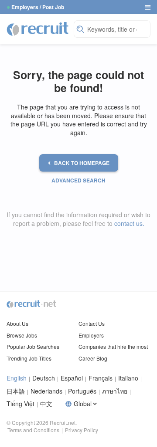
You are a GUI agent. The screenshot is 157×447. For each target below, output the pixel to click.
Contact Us (91, 323)
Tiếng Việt (20, 404)
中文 (46, 404)
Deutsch (43, 378)
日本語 (16, 391)
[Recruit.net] (38, 28)
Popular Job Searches (33, 346)
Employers (91, 335)
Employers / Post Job (37, 7)
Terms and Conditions (33, 430)
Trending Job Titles (29, 358)
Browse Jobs (22, 335)
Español (72, 378)
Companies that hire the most (113, 346)
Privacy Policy (81, 430)
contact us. (129, 223)
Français (101, 378)
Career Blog (92, 358)
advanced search (78, 180)
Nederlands (46, 391)
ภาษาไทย (114, 391)
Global (83, 404)
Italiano (128, 378)
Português (82, 391)
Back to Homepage (81, 163)
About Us (17, 323)
